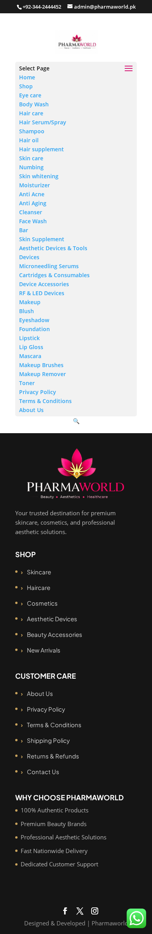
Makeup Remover (42, 374)
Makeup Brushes (41, 365)
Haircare (38, 587)
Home (27, 77)
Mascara (30, 356)
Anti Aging (32, 203)
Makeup (30, 302)
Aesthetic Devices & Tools (53, 248)
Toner (27, 383)
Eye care (30, 95)
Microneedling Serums (49, 266)
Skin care (31, 158)
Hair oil (29, 140)
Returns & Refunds (53, 756)
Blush (26, 311)
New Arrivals (43, 650)
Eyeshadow (34, 320)
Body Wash (34, 104)
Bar (23, 230)
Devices (29, 257)
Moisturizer (34, 185)
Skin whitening (38, 176)
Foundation (34, 329)
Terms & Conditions (45, 401)
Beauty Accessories (54, 634)
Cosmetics (42, 603)
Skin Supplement (41, 239)
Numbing (31, 167)
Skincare (39, 571)
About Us (31, 410)
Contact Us (43, 771)
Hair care (31, 113)
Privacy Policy (37, 392)
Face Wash (33, 221)
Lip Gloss (31, 347)
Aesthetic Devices (52, 618)
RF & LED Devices (41, 293)
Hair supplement (41, 149)
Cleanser (30, 212)
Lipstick (29, 338)
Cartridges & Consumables (54, 275)
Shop (26, 86)
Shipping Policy (48, 740)
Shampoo (31, 131)
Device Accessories (44, 284)
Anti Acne (31, 194)
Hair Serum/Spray (42, 122)
